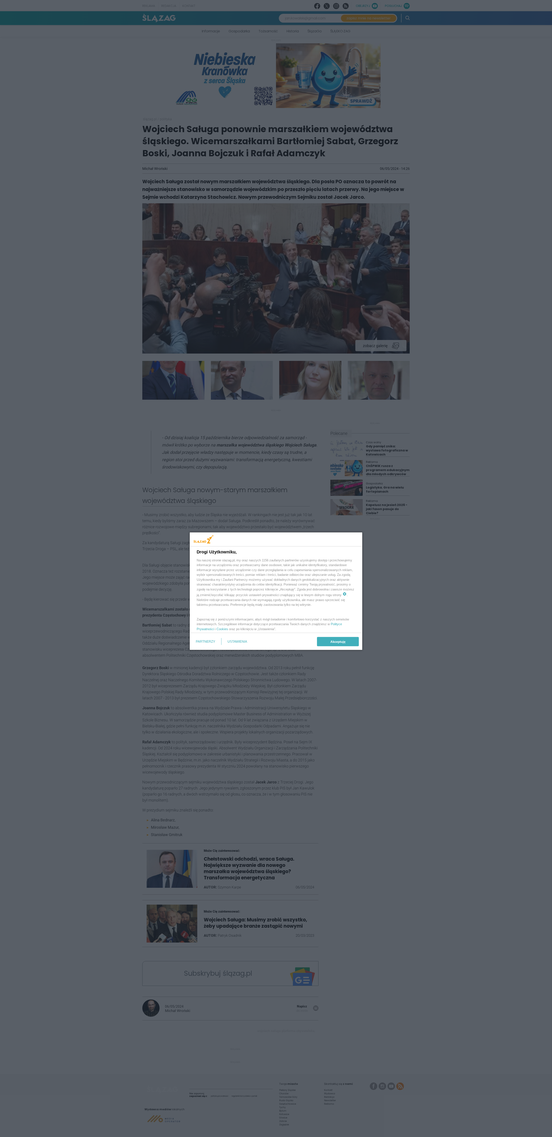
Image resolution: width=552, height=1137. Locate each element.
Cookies (222, 629)
